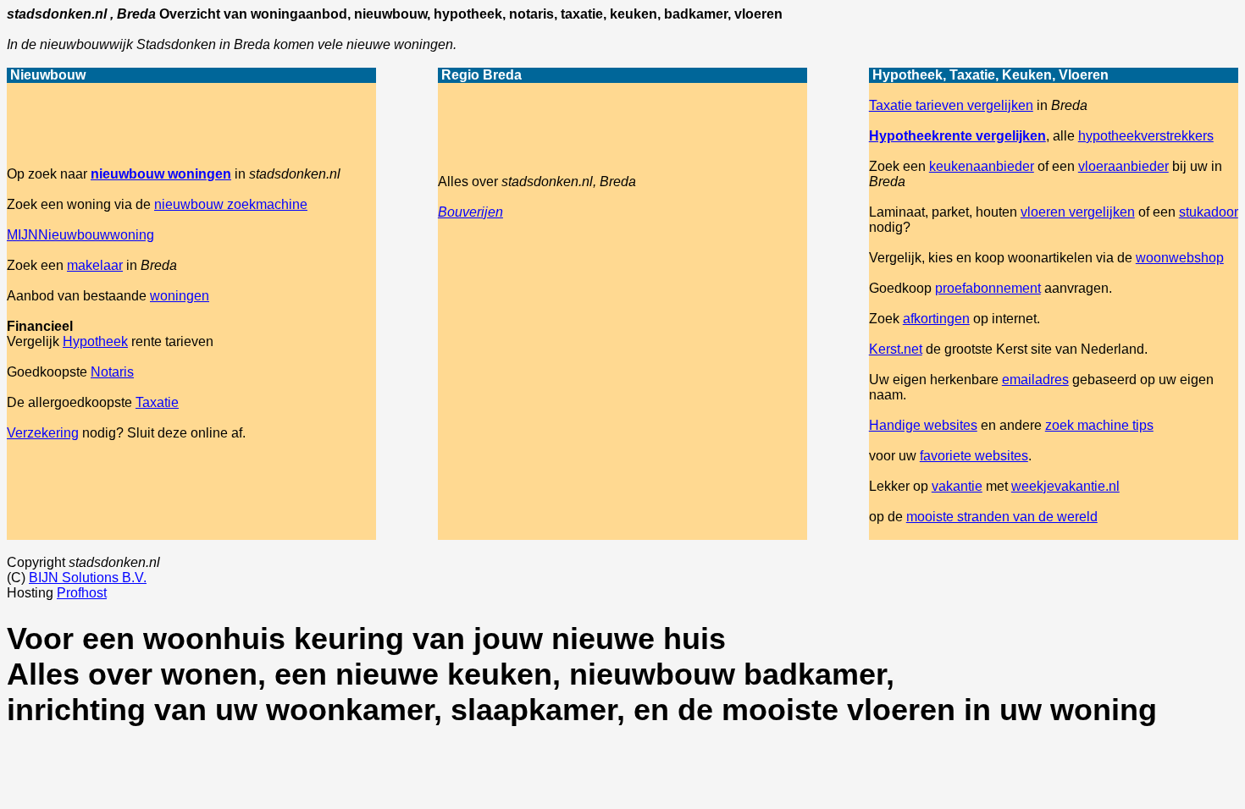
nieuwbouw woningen (161, 174)
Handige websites (923, 425)
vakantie (957, 486)
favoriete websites (974, 456)
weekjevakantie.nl (1065, 486)
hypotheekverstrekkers (1146, 136)
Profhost (82, 593)
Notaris (112, 372)
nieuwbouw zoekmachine (230, 204)
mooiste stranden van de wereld (1002, 516)
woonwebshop (1180, 257)
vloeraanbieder (1123, 166)
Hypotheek (95, 341)
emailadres (1035, 379)
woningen (179, 296)
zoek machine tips (1099, 425)
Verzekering (43, 433)
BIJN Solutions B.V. (88, 577)
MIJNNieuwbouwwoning (80, 235)
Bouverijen (470, 212)
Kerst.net (895, 349)
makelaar (95, 265)
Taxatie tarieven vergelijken (951, 105)
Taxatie (157, 402)
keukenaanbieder (981, 166)
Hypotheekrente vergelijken (957, 136)
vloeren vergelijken (1078, 212)
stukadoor (1208, 212)
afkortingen (936, 318)
